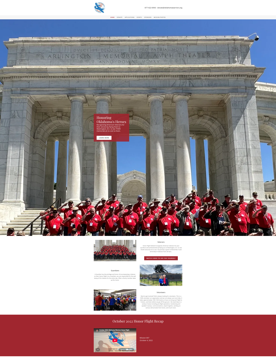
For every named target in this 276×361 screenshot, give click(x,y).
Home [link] (112, 17)
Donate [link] (119, 17)
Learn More (104, 138)
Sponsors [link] (148, 17)
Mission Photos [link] (160, 17)
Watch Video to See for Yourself (161, 258)
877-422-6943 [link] (150, 7)
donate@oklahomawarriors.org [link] (169, 7)
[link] (100, 7)
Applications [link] (129, 17)
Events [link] (139, 17)
